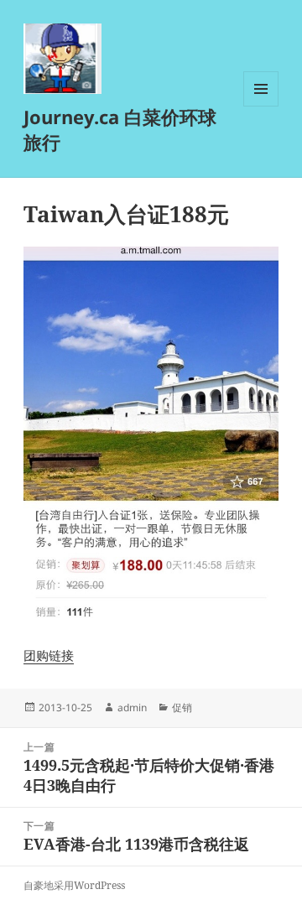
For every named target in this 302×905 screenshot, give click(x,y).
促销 (182, 707)
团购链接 (48, 655)
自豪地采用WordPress (74, 885)
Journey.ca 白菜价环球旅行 (119, 129)
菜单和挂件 (261, 106)
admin (132, 707)
